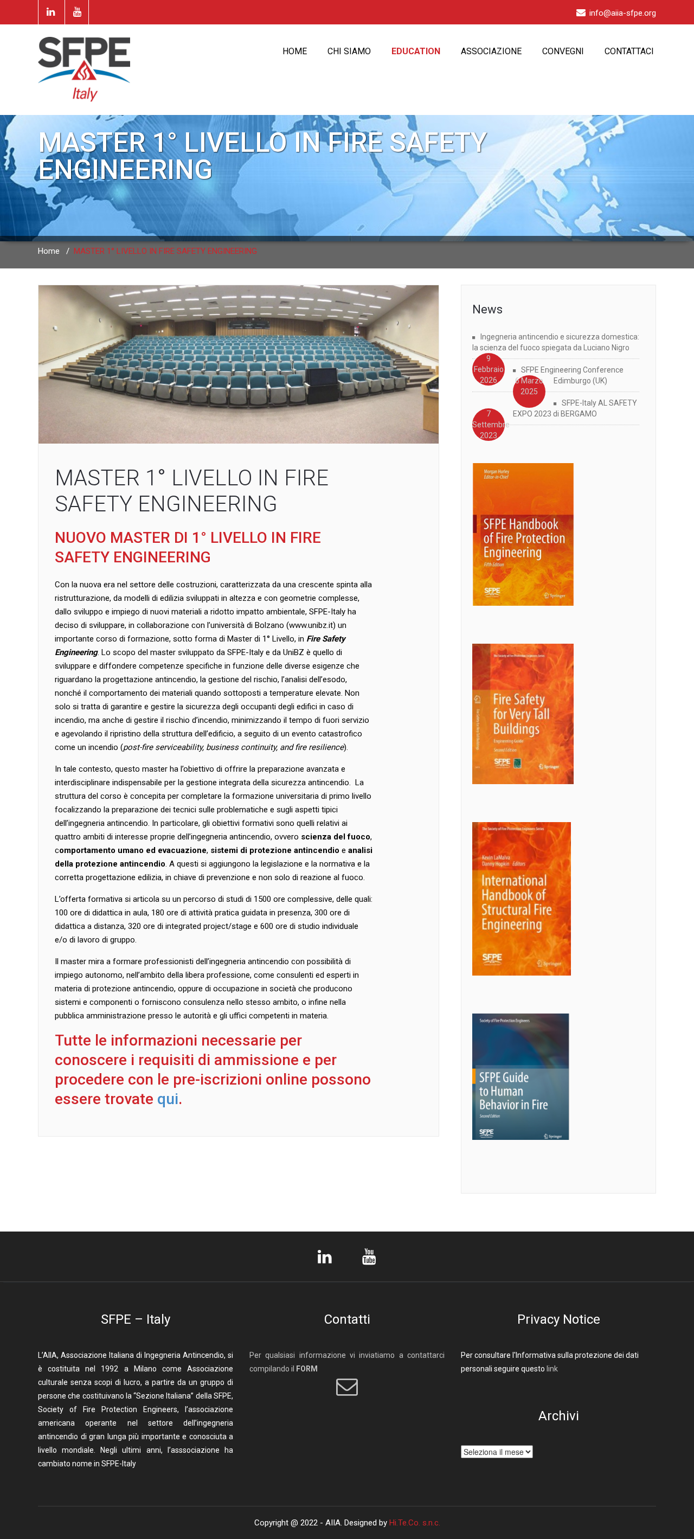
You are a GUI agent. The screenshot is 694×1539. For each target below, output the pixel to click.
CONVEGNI (563, 51)
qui (167, 1099)
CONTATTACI (629, 51)
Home (49, 251)
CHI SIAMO (349, 51)
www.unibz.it (311, 625)
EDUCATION (415, 51)
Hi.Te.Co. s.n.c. (414, 1523)
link (552, 1368)
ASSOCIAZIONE (491, 51)
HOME (294, 51)
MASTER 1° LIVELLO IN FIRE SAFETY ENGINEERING (192, 491)
